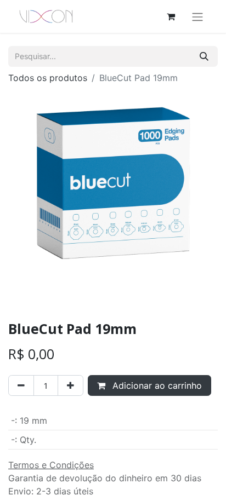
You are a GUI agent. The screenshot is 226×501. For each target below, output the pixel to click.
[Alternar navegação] (197, 16)
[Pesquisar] (204, 56)
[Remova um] (21, 385)
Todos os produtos (47, 77)
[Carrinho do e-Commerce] (171, 16)
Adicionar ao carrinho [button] (156, 385)
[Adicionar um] (70, 385)
